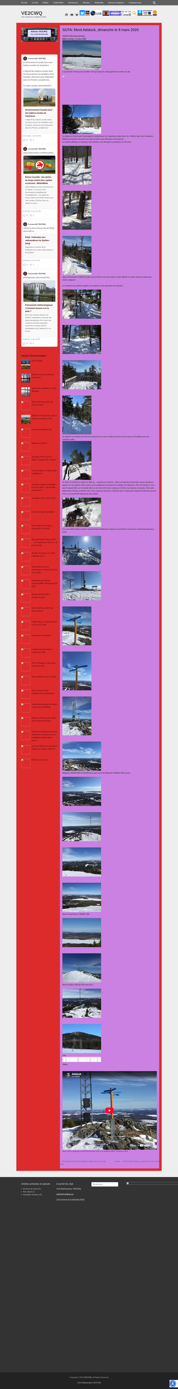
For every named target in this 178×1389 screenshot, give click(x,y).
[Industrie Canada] (126, 15)
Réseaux (86, 3)
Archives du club (29, 1189)
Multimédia (99, 3)
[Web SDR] (105, 15)
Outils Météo (58, 3)
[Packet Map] (115, 15)
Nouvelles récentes (30, 1195)
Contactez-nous (135, 3)
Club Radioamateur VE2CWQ (89, 1383)
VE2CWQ (31, 13)
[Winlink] (95, 15)
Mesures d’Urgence (116, 3)
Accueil (24, 3)
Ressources (73, 3)
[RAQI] (87, 15)
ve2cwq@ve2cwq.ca (64, 1194)
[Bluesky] (82, 15)
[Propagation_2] (147, 15)
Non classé (27, 1192)
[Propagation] (139, 15)
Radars (46, 3)
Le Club (35, 3)
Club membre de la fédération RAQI (70, 1199)
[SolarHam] (154, 15)
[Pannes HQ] (134, 15)
